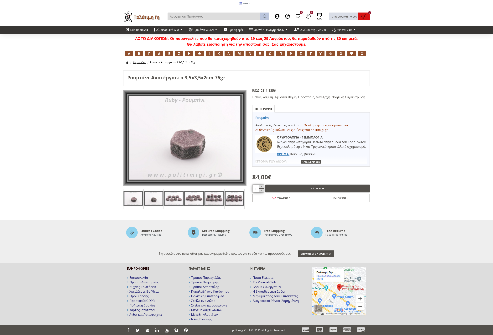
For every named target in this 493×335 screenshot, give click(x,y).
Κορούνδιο (139, 62)
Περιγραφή (263, 109)
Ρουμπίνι (262, 118)
